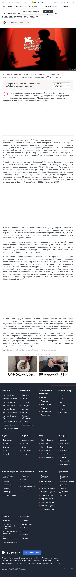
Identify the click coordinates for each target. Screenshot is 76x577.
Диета (24, 447)
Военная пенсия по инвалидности (10, 532)
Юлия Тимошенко (47, 502)
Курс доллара (46, 411)
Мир (41, 435)
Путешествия (64, 450)
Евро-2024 (63, 409)
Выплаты (25, 402)
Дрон (5, 450)
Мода (61, 447)
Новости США (46, 443)
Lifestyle (62, 435)
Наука (4, 435)
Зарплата (25, 395)
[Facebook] (55, 2)
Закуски (25, 538)
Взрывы (6, 481)
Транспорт (44, 401)
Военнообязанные (29, 486)
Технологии (7, 440)
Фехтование (63, 412)
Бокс (61, 399)
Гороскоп (62, 440)
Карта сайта (20, 563)
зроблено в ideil (69, 569)
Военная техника (9, 495)
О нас (4, 558)
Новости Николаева (10, 428)
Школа (24, 412)
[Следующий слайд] (74, 7)
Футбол (62, 395)
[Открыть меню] (3, 2)
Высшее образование (26, 417)
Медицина (25, 409)
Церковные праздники (63, 477)
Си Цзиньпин (45, 485)
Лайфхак (62, 457)
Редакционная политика (50, 558)
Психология (26, 450)
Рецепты (24, 516)
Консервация (27, 524)
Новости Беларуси (47, 457)
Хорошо (48, 11)
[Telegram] (61, 2)
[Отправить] (25, 2)
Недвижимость (46, 404)
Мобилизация (27, 471)
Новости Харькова (10, 399)
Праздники (63, 471)
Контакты (60, 560)
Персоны (43, 471)
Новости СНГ (46, 450)
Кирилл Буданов (47, 495)
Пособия (25, 421)
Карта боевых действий (8, 477)
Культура (62, 454)
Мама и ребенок (28, 440)
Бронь (24, 479)
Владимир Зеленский (44, 477)
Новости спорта (66, 391)
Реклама (37, 560)
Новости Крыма (9, 425)
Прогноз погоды (28, 425)
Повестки (25, 476)
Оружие (6, 488)
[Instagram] (70, 2)
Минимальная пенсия (8, 538)
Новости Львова (9, 409)
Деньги (43, 397)
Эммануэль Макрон (48, 488)
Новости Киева (8, 395)
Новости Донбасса (10, 421)
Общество (25, 391)
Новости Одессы (9, 405)
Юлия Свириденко (47, 509)
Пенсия (5, 516)
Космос (5, 443)
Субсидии (25, 405)
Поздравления (64, 464)
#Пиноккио (35, 350)
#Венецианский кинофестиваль (18, 350)
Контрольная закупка (50, 7)
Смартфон (7, 454)
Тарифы (44, 408)
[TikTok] (73, 2)
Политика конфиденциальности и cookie (23, 558)
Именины (62, 495)
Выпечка (25, 521)
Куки (37, 11)
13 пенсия (6, 521)
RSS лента (59, 563)
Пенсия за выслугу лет (10, 543)
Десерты (25, 531)
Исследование (27, 454)
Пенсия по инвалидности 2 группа (9, 526)
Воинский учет (27, 490)
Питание (25, 443)
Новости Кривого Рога (9, 417)
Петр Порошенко (47, 499)
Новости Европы (47, 440)
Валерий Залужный (48, 492)
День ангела (63, 492)
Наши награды (48, 560)
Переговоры (7, 485)
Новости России (47, 447)
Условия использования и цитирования (16, 560)
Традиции (63, 485)
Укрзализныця (46, 415)
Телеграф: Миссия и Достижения (40, 563)
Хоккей (62, 405)
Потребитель (64, 443)
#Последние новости (49, 350)
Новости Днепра (9, 402)
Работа (24, 399)
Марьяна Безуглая (47, 506)
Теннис (62, 402)
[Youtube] (64, 2)
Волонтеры (7, 492)
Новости (6, 391)
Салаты (25, 535)
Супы (24, 528)
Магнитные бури (65, 461)
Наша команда (7, 563)
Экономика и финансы (45, 392)
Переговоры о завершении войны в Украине (20, 7)
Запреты (62, 488)
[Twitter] (67, 2)
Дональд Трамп (46, 481)
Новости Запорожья (10, 412)
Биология (6, 447)
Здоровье (25, 435)
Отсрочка (25, 483)
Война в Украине (10, 471)
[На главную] (38, 2)
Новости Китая (46, 454)
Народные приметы (66, 481)
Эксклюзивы (67, 7)
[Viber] (58, 2)
